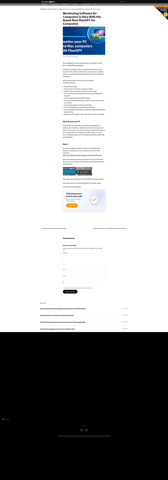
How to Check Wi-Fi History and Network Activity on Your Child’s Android (63, 309)
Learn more (72, 205)
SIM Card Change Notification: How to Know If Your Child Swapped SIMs (62, 322)
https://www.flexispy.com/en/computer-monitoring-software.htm (82, 155)
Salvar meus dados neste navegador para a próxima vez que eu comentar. (78, 288)
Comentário (65, 252)
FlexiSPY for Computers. (76, 65)
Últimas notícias (75, 56)
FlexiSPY (68, 56)
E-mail (64, 275)
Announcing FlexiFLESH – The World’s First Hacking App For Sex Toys (109, 228)
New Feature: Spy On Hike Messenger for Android (54, 228)
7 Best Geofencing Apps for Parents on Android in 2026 (57, 329)
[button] (77, 171)
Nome (64, 269)
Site (63, 281)
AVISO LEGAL (72, 436)
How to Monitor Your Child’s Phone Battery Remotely (57, 315)
